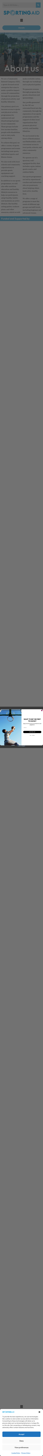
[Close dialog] (41, 710)
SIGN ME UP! (32, 732)
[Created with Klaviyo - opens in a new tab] (21, 746)
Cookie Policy (15, 1453)
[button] (39, 1412)
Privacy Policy (25, 1453)
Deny (21, 1441)
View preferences (21, 1447)
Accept (21, 1434)
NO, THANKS (32, 735)
